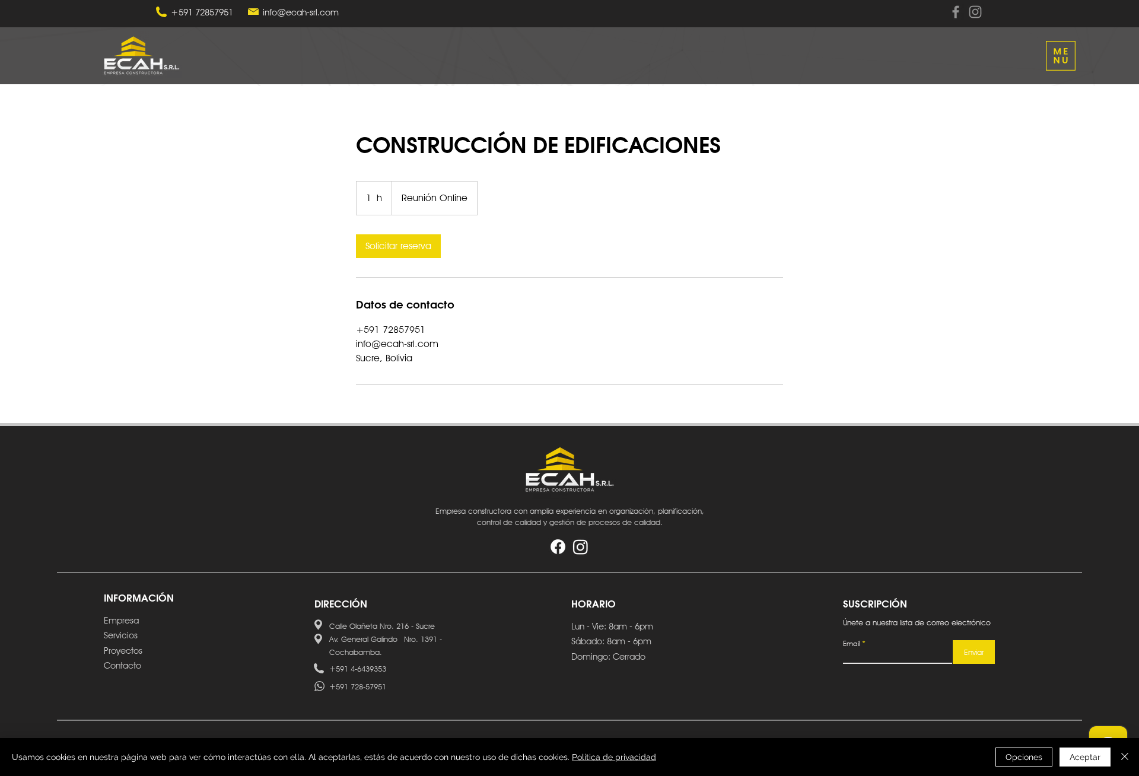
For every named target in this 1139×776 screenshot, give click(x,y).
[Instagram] (975, 12)
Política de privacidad (614, 757)
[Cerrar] (1125, 757)
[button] (1061, 56)
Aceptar (1085, 757)
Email (851, 643)
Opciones (1024, 757)
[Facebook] (955, 12)
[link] (398, 246)
